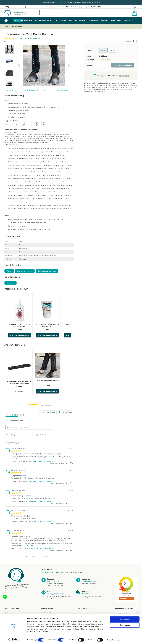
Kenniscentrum (129, 20)
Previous (5, 317)
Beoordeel (124, 598)
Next (73, 317)
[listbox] (107, 50)
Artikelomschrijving (11, 90)
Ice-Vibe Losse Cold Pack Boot (47, 380)
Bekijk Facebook (53, 581)
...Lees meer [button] (29, 545)
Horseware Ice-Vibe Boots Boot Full (41, 461)
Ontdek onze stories (89, 581)
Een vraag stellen (35, 38)
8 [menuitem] (47, 557)
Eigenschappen (29, 90)
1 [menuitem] (30, 557)
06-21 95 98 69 (96, 7)
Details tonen (111, 640)
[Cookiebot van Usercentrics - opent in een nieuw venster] (13, 639)
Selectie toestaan (125, 625)
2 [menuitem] (33, 557)
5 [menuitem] (40, 557)
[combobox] (69, 12)
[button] (19, 65)
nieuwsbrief (59, 2)
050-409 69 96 (71, 7)
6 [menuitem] (42, 557)
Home (6, 26)
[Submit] (96, 12)
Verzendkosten (47, 613)
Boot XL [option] (112, 50)
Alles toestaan (125, 619)
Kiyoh (126, 595)
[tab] (47, 412)
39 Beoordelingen (20, 38)
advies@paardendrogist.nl (56, 594)
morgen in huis (124, 76)
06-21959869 (49, 572)
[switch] (61, 640)
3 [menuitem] (35, 557)
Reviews (7, 613)
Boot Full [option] (103, 50)
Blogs (80, 613)
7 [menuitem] (45, 557)
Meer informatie (46, 90)
